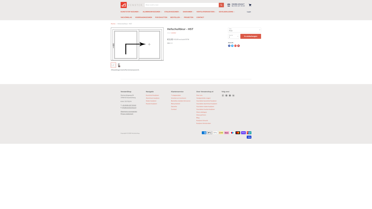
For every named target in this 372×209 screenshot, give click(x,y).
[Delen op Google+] (235, 46)
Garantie (174, 106)
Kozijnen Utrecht (202, 120)
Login (249, 12)
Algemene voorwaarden (129, 111)
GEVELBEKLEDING (226, 12)
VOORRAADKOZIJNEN (143, 17)
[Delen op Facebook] (229, 46)
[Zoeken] (221, 5)
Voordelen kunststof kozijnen (206, 101)
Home (113, 24)
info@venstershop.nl (129, 108)
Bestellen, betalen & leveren (180, 101)
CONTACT (200, 17)
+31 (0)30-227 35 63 (129, 105)
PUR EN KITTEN (161, 17)
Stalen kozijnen (151, 101)
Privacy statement (127, 114)
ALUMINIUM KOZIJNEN (151, 12)
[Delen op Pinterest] (238, 46)
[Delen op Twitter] (232, 46)
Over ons (199, 95)
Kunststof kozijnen (152, 95)
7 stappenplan (176, 95)
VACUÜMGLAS (126, 17)
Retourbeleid (175, 104)
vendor (173, 33)
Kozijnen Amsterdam (203, 123)
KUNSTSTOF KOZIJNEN (130, 12)
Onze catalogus (201, 112)
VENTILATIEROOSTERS (205, 12)
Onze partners (201, 115)
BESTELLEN (175, 17)
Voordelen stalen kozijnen (205, 106)
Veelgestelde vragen (203, 98)
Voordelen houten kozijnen (205, 109)
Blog (197, 118)
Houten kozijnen (151, 104)
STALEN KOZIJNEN (171, 12)
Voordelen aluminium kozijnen (206, 104)
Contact (174, 109)
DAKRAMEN (187, 12)
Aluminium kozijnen (152, 98)
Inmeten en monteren (178, 98)
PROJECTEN (188, 17)
